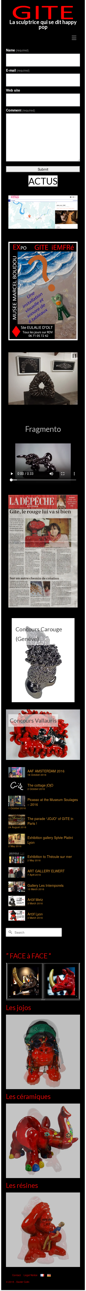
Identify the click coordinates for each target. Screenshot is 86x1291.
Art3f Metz (35, 899)
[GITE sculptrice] (43, 12)
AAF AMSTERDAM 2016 (45, 771)
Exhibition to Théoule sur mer (49, 856)
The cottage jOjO (40, 785)
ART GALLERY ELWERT (46, 871)
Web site (13, 90)
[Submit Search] (9, 932)
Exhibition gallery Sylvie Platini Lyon (50, 840)
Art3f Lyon (35, 914)
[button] (74, 356)
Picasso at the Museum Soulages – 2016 (52, 802)
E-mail (18, 70)
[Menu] (74, 38)
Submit (43, 169)
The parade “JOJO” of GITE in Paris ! (50, 821)
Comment (20, 110)
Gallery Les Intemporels (45, 885)
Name (17, 50)
